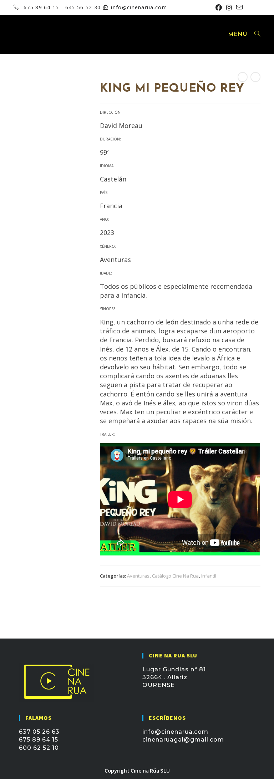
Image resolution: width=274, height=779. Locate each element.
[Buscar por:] (254, 34)
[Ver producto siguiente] (255, 77)
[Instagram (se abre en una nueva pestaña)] (229, 7)
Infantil (208, 576)
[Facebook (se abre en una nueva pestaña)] (218, 7)
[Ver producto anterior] (243, 77)
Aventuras (138, 576)
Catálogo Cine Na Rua (175, 576)
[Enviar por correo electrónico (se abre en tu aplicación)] (238, 7)
